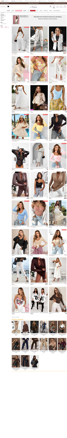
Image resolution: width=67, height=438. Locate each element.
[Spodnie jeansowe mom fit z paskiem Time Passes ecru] (20, 270)
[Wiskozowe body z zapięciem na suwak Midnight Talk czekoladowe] (39, 270)
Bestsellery (46, 10)
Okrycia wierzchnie (19, 10)
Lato (28, 10)
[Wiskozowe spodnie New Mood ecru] (57, 68)
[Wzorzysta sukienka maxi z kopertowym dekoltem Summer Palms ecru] (57, 212)
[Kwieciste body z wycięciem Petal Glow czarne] (20, 299)
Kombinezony (2, 17)
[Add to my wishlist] (27, 49)
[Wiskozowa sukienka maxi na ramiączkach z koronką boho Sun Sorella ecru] (20, 97)
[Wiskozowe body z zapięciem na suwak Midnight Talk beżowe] (57, 184)
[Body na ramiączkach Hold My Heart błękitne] (57, 97)
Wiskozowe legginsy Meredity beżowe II (16, 334)
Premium (50, 10)
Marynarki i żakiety (3, 19)
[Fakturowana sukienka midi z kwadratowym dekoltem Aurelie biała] (57, 270)
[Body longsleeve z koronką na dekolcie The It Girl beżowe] (20, 68)
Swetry (2, 18)
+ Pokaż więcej (2, 20)
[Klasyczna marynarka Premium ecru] (57, 39)
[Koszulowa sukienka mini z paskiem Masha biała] (39, 299)
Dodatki (41, 10)
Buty (37, 10)
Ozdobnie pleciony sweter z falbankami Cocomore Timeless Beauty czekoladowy (25, 334)
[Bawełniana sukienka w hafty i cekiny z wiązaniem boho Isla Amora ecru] (20, 126)
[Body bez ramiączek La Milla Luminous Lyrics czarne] (39, 184)
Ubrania (12, 10)
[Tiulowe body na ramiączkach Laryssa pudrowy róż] (39, 212)
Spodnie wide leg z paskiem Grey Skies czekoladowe (34, 351)
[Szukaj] (8, 6)
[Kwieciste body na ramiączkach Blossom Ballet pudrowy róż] (39, 68)
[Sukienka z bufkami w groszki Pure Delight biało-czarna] (39, 155)
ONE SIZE (28, 52)
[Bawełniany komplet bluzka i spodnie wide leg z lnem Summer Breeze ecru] (20, 39)
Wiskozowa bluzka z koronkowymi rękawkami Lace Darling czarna (16, 351)
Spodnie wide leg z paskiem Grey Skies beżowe (44, 351)
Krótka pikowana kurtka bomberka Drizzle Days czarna (34, 368)
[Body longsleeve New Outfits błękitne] (20, 212)
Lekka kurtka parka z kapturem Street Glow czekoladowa (34, 334)
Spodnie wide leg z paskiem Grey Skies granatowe (25, 351)
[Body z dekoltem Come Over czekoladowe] (57, 299)
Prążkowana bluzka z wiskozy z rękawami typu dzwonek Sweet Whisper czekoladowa (16, 369)
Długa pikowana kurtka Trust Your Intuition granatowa (44, 334)
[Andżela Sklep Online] (33, 6)
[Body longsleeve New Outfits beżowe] (39, 241)
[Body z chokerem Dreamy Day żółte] (39, 126)
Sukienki (24, 10)
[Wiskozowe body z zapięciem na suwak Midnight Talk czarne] (57, 126)
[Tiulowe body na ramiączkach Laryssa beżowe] (57, 241)
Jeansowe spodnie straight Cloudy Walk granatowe (25, 368)
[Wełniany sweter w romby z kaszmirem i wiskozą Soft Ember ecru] (39, 97)
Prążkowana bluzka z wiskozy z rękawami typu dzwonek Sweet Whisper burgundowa (62, 351)
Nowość (32, 109)
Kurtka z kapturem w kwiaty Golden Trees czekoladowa (53, 334)
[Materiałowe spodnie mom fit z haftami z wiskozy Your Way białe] (39, 39)
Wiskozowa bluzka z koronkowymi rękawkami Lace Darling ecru (62, 334)
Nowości (8, 10)
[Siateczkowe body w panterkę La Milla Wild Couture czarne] (20, 155)
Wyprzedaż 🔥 (33, 10)
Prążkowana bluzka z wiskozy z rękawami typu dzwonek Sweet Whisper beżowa (53, 351)
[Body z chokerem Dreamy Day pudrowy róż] (57, 155)
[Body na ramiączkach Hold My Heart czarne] (20, 241)
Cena (1, 25)
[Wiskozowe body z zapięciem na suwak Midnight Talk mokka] (20, 184)
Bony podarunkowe (57, 10)
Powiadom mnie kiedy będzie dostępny (25, 139)
